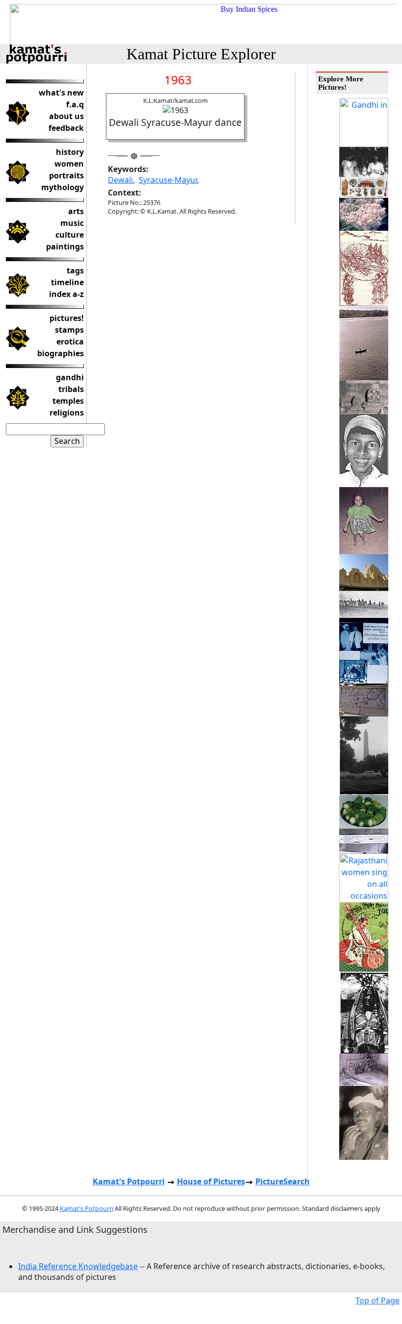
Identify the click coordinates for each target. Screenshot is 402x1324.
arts (76, 211)
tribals (71, 389)
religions (67, 412)
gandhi (70, 377)
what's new (61, 92)
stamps (69, 329)
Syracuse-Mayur (168, 179)
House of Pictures (211, 1181)
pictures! (67, 318)
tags (75, 270)
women (69, 163)
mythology (62, 187)
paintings (65, 246)
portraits (66, 175)
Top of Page (377, 1300)
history (70, 152)
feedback (66, 128)
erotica (70, 341)
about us (66, 116)
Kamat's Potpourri (129, 1181)
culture (69, 234)
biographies (60, 353)
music (72, 223)
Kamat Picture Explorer (201, 54)
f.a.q (75, 104)
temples (68, 400)
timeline (67, 282)
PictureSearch (282, 1181)
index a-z (66, 294)
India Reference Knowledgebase (78, 1266)
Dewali (120, 179)
